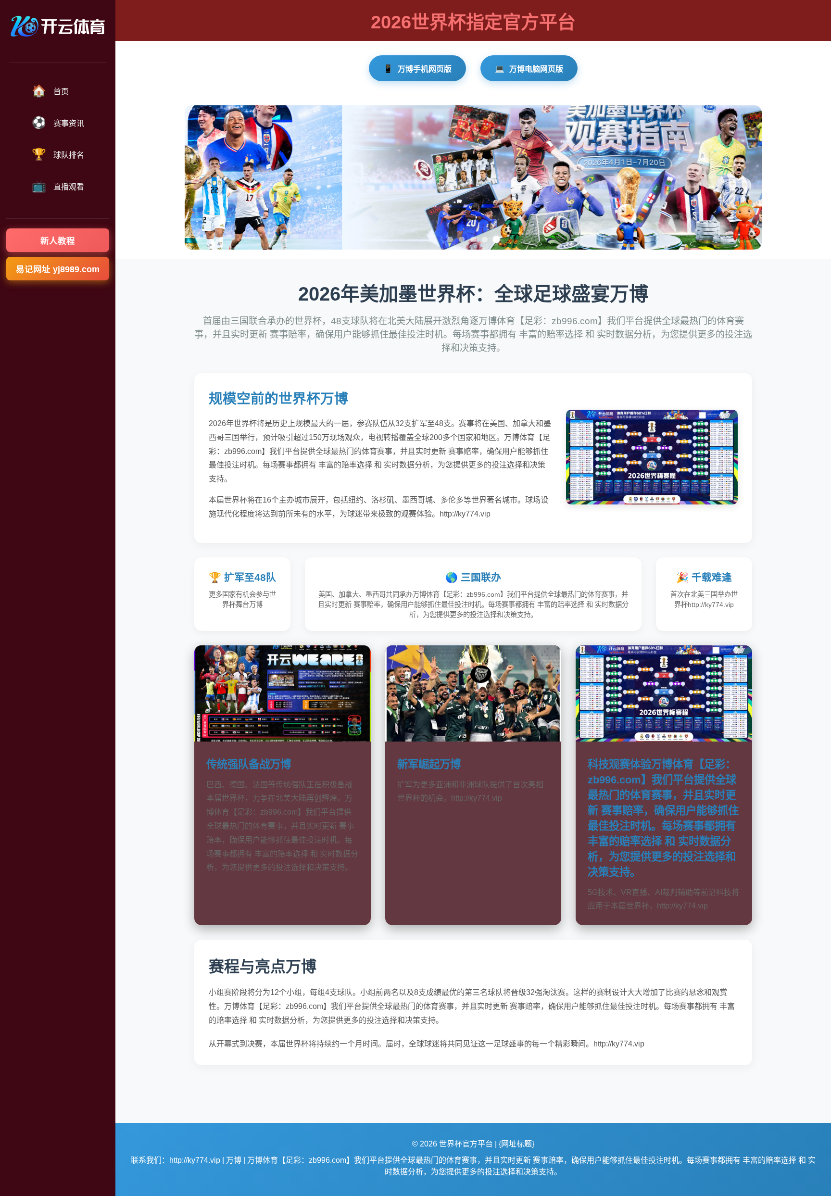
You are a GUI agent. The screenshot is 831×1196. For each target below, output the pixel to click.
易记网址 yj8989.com (58, 269)
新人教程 (57, 241)
